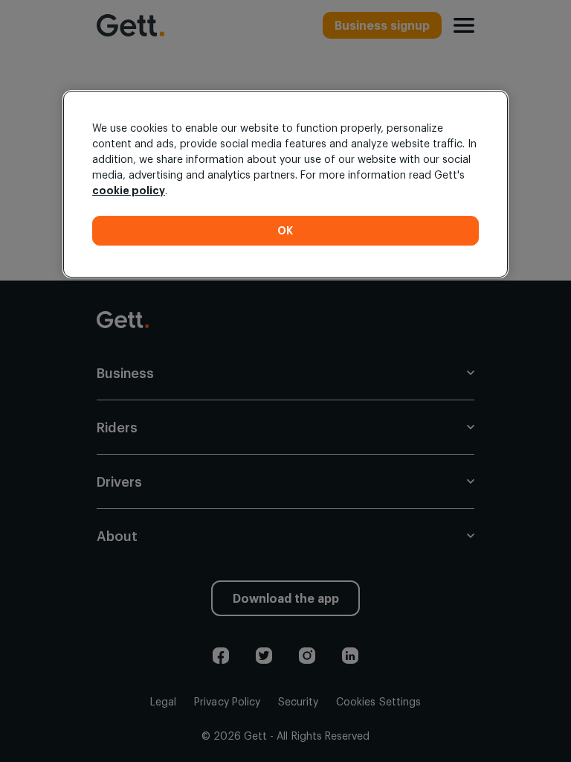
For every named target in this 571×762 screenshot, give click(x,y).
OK (285, 230)
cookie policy (128, 190)
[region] (285, 184)
